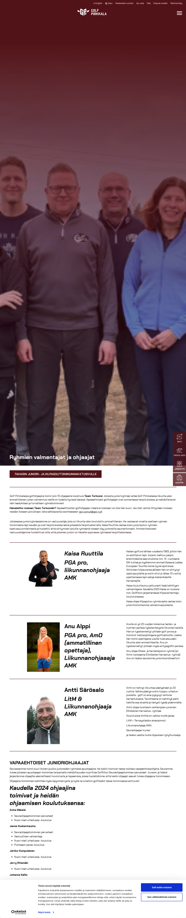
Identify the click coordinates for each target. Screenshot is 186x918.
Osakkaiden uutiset (124, 3)
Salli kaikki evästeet (162, 887)
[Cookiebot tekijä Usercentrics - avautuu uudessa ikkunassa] (19, 912)
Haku (110, 3)
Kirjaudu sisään (160, 3)
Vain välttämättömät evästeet (161, 897)
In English (98, 3)
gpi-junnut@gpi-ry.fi (90, 511)
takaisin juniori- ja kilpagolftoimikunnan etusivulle (56, 474)
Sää (149, 3)
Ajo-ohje (140, 3)
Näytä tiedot (44, 912)
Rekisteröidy (176, 3)
